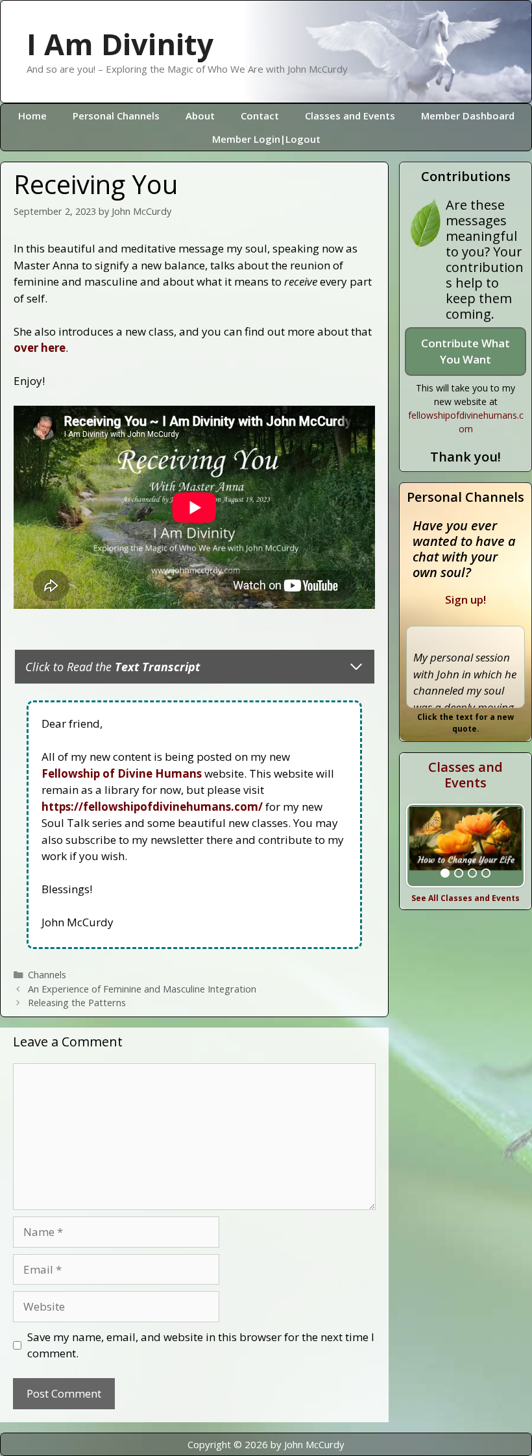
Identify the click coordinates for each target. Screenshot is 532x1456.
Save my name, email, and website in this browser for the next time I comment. (200, 1345)
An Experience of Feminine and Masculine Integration (142, 989)
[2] (458, 873)
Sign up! (465, 599)
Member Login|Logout (266, 138)
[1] (445, 873)
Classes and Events (350, 115)
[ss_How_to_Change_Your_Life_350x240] (465, 845)
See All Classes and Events (465, 898)
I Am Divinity (120, 44)
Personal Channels (116, 115)
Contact (260, 115)
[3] (472, 873)
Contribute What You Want (465, 351)
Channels (47, 975)
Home (32, 115)
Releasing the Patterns (77, 1002)
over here (40, 347)
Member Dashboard (467, 115)
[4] (485, 873)
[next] (511, 845)
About (200, 115)
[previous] (419, 845)
